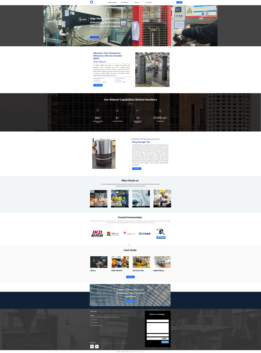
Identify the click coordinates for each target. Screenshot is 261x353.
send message (165, 342)
